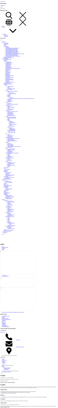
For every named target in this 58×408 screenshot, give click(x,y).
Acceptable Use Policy (9, 62)
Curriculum (5, 84)
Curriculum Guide (10, 105)
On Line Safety (10, 109)
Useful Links (6, 193)
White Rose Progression (11, 149)
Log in (3, 234)
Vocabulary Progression (11, 107)
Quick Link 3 (6, 36)
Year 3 (10, 223)
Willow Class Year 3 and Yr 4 (10, 216)
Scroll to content (2, 1)
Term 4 (9, 219)
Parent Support (8, 169)
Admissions (4, 322)
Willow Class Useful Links (11, 225)
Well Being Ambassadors (9, 197)
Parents (3, 179)
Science (7, 142)
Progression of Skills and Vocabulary (13, 104)
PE (6, 133)
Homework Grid (10, 215)
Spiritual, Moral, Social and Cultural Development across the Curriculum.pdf (13, 312)
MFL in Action (10, 160)
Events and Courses (8, 198)
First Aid (7, 70)
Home (3, 41)
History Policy (8, 73)
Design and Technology (9, 137)
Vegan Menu (7, 189)
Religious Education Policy (10, 79)
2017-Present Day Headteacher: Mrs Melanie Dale (13, 56)
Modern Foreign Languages (10, 75)
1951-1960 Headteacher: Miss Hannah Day (12, 51)
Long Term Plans (10, 112)
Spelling (9, 131)
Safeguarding (4, 323)
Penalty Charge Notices (9, 182)
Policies (3, 317)
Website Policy (6, 369)
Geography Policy (8, 72)
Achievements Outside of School (8, 230)
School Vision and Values (7, 59)
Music (7, 102)
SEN (4, 168)
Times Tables (9, 222)
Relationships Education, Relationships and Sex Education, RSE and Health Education (21, 98)
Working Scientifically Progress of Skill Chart (14, 146)
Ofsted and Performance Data (8, 83)
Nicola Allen (7, 173)
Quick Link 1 (6, 34)
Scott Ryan (7, 174)
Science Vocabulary (10, 145)
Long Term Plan (10, 89)
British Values (10, 101)
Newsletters (9, 207)
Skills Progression (10, 156)
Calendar (3, 361)
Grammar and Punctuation (11, 130)
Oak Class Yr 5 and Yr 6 (9, 226)
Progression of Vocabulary (11, 88)
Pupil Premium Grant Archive (10, 177)
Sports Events (6, 190)
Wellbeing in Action (9, 195)
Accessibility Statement (7, 367)
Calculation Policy (10, 151)
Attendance (5, 180)
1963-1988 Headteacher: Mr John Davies (12, 52)
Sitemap (3, 366)
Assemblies (9, 153)
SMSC (3, 249)
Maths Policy (9, 150)
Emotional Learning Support (10, 196)
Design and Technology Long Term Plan (13, 138)
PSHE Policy (11, 97)
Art (6, 85)
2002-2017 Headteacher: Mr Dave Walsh (12, 55)
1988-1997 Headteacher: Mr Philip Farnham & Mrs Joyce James (15, 53)
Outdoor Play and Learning (8, 185)
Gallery (5, 229)
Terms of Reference (8, 175)
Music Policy (9, 103)
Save (8, 407)
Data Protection (8, 69)
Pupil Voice (9, 94)
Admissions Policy (8, 63)
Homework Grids (10, 209)
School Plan (5, 60)
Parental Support (10, 152)
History (7, 161)
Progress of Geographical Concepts (13, 111)
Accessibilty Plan (8, 61)
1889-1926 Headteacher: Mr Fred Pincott (12, 49)
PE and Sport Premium (5, 318)
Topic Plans (9, 227)
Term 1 (9, 217)
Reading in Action (12, 126)
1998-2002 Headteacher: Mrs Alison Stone (12, 54)
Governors (5, 171)
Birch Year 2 (7, 212)
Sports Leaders (10, 136)
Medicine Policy (8, 74)
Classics (10, 125)
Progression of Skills (11, 86)
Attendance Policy (8, 181)
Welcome (5, 44)
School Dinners (6, 187)
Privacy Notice (8, 76)
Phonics (9, 119)
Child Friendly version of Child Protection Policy (13, 68)
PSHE (7, 90)
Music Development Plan (5, 326)
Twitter (3, 26)
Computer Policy (8, 66)
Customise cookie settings (11, 382)
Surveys (5, 191)
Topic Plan (9, 210)
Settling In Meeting (10, 211)
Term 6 (9, 221)
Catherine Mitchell (8, 172)
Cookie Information (7, 368)
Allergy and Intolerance (9, 188)
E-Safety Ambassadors (12, 93)
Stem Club (9, 143)
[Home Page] (2, 5)
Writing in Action (11, 128)
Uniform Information (7, 192)
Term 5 (9, 220)
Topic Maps (9, 203)
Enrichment (9, 99)
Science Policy (8, 81)
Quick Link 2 (6, 35)
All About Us (4, 42)
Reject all (2, 382)
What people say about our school (9, 57)
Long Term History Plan (11, 162)
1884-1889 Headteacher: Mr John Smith (11, 48)
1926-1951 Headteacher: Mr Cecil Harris (12, 50)
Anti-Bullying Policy (9, 64)
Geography (7, 110)
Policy (8, 96)
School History (6, 46)
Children (3, 199)
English (7, 116)
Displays (9, 95)
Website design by (6, 371)
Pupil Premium (6, 176)
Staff (4, 45)
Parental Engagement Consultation (12, 91)
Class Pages (5, 200)
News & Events (4, 360)
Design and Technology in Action (12, 140)
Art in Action (9, 87)
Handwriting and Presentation (12, 117)
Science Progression (10, 144)
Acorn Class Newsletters (11, 201)
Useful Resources (10, 204)
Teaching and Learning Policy (10, 82)
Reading (9, 120)
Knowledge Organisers (11, 214)
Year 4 (10, 224)
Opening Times (6, 184)
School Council (11, 92)
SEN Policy (7, 80)
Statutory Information (5, 58)
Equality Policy (8, 71)
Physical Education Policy (9, 77)
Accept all (5, 382)
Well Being (5, 194)
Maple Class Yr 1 (8, 206)
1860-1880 (7, 47)
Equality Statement (6, 178)
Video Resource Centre (7, 231)
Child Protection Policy (9, 67)
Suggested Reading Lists (12, 124)
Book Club (11, 121)
